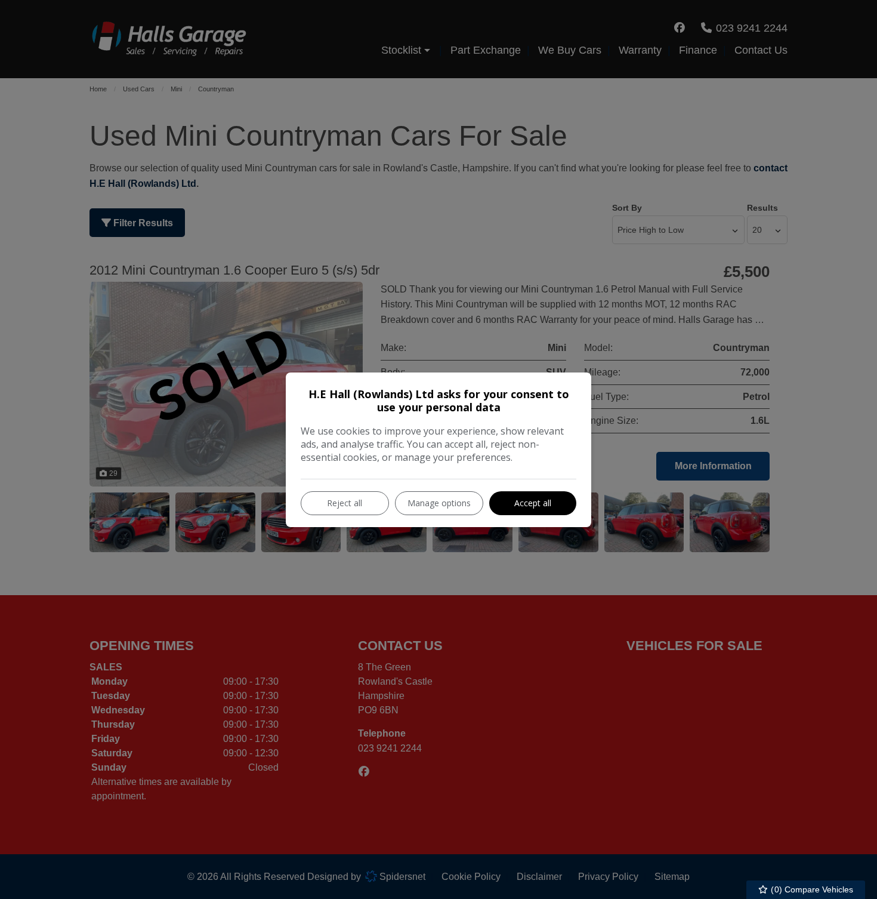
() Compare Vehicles (810, 889)
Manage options (439, 503)
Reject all (344, 503)
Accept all (532, 503)
